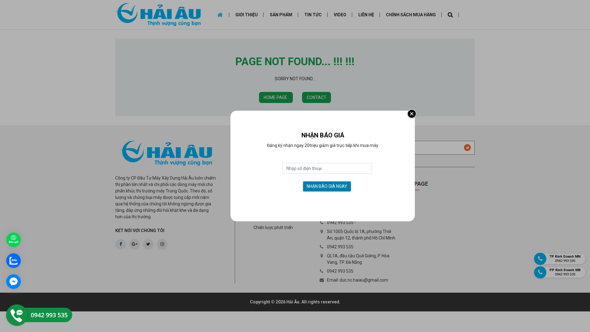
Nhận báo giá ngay (327, 186)
